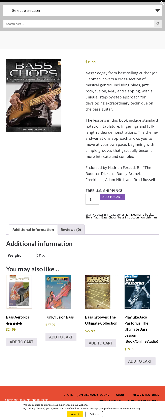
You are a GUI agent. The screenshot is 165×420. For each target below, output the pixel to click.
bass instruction (128, 217)
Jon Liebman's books (139, 214)
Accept (75, 414)
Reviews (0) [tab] (71, 229)
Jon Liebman (148, 217)
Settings (94, 414)
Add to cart (112, 197)
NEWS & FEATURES (146, 395)
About (121, 395)
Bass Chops (109, 217)
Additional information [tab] (33, 229)
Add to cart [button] (21, 342)
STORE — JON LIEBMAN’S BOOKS (86, 395)
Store (89, 217)
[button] (162, 4)
